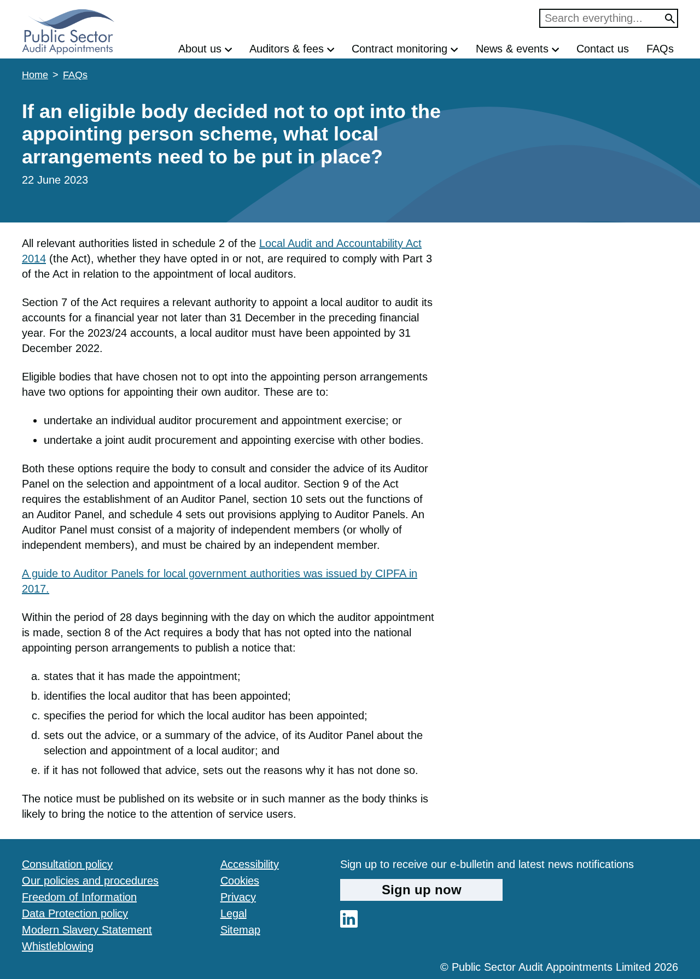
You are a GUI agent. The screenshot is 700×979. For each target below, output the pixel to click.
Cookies (239, 881)
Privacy (238, 897)
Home (35, 74)
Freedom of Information (79, 897)
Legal (233, 913)
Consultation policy (67, 864)
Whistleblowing (58, 946)
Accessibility (249, 864)
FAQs (660, 49)
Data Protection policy (75, 913)
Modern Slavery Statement (87, 930)
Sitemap (240, 930)
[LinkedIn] (349, 924)
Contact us (602, 49)
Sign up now (422, 889)
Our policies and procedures (90, 881)
